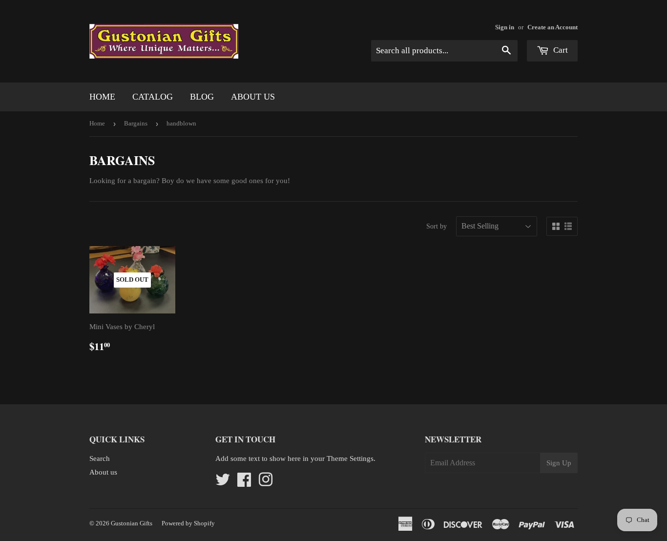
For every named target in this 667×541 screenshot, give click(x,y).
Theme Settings (350, 458)
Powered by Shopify (188, 523)
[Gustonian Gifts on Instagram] (265, 483)
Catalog (152, 97)
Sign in (504, 27)
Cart (559, 50)
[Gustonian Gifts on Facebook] (244, 483)
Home (102, 97)
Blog (202, 97)
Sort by (436, 226)
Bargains (135, 123)
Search (99, 458)
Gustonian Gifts (131, 523)
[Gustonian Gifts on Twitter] (222, 483)
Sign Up (558, 463)
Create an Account (552, 27)
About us (253, 97)
